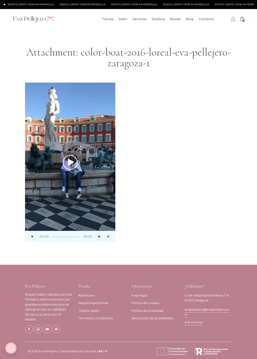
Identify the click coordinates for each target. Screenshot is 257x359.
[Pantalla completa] (108, 236)
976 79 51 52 (193, 322)
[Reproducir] (32, 236)
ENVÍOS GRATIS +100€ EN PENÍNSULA (26, 4)
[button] (70, 162)
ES (100, 351)
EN (105, 351)
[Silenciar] (99, 236)
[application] (70, 162)
